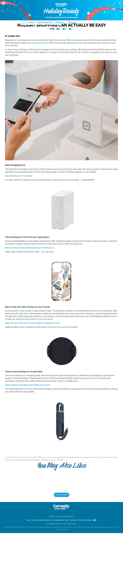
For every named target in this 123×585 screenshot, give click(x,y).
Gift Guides (72, 22)
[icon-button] (58, 29)
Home (31, 22)
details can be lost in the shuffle (40, 43)
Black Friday (19, 311)
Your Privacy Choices (85, 520)
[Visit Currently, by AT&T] (61, 507)
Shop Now (60, 22)
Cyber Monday (48, 316)
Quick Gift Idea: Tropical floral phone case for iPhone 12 (29, 248)
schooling (75, 40)
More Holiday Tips (45, 22)
